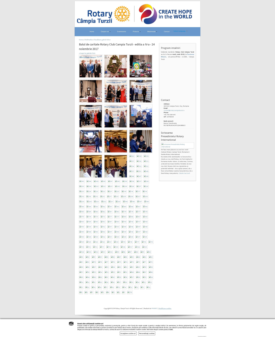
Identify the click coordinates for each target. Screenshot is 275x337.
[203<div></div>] (96, 201)
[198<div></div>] (132, 201)
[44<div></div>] (87, 277)
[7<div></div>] (91, 292)
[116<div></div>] (144, 242)
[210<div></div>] (116, 196)
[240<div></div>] (117, 181)
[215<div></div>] (81, 196)
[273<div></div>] (115, 66)
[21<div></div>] (81, 287)
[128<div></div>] (131, 237)
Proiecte (136, 31)
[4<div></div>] (108, 292)
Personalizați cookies (146, 333)
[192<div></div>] (103, 206)
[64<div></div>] (113, 267)
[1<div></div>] (123, 292)
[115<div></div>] (150, 242)
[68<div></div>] (87, 267)
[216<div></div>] (145, 191)
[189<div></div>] (124, 206)
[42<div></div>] (100, 277)
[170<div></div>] (117, 217)
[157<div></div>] (138, 222)
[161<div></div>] (109, 222)
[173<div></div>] (96, 217)
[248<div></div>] (132, 176)
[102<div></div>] (96, 252)
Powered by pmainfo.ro (202, 336)
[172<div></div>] (103, 217)
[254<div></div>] (132, 166)
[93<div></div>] (81, 257)
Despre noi (105, 31)
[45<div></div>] (81, 277)
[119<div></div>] (123, 242)
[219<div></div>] (124, 191)
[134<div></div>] (89, 237)
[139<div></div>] (124, 232)
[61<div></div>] (132, 267)
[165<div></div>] (81, 222)
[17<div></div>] (106, 287)
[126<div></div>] (145, 237)
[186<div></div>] (145, 206)
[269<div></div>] (140, 91)
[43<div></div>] (94, 277)
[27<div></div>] (119, 282)
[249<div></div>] (146, 171)
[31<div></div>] (94, 282)
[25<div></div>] (131, 282)
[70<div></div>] (150, 262)
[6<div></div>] (97, 292)
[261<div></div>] (115, 166)
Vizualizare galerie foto (101, 40)
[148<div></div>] (131, 227)
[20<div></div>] (87, 287)
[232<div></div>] (103, 186)
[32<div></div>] (87, 282)
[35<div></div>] (144, 277)
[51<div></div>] (119, 272)
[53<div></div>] (106, 272)
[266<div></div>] (140, 116)
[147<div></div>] (138, 227)
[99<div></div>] (117, 252)
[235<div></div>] (82, 186)
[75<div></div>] (119, 262)
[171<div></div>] (109, 217)
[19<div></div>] (93, 287)
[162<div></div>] (103, 222)
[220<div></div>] (117, 191)
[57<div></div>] (81, 272)
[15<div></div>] (118, 287)
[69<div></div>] (81, 267)
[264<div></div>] (115, 141)
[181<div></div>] (109, 211)
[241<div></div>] (110, 181)
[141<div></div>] (109, 232)
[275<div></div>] (90, 66)
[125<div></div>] (81, 242)
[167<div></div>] (138, 217)
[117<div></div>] (137, 242)
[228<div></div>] (131, 186)
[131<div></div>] (109, 237)
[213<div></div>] (95, 196)
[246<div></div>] (146, 176)
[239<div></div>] (125, 181)
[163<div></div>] (96, 222)
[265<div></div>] (90, 141)
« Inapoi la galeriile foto (87, 53)
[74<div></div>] (125, 262)
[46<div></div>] (150, 272)
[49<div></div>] (131, 272)
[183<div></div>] (96, 211)
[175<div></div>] (81, 217)
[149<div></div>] (124, 227)
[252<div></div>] (146, 166)
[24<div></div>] (137, 282)
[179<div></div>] (124, 211)
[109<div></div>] (116, 247)
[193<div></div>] (96, 206)
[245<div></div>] (82, 181)
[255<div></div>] (146, 161)
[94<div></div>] (148, 252)
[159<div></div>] (124, 222)
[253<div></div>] (139, 166)
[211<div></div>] (109, 196)
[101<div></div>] (103, 252)
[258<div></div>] (146, 156)
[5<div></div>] (102, 292)
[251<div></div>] (131, 171)
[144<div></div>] (89, 232)
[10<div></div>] (148, 287)
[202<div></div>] (103, 201)
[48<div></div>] (138, 272)
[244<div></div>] (89, 181)
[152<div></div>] (103, 227)
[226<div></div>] (146, 186)
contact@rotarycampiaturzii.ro (174, 110)
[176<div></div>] (145, 211)
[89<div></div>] (106, 257)
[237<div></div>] (139, 181)
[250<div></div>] (139, 171)
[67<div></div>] (94, 267)
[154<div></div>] (89, 227)
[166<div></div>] (145, 217)
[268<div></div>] (90, 116)
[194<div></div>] (89, 206)
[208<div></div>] (131, 196)
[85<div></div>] (131, 257)
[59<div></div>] (144, 267)
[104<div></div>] (82, 252)
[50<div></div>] (125, 272)
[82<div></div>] (150, 257)
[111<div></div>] (102, 247)
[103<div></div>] (89, 252)
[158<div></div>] (131, 222)
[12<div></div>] (136, 287)
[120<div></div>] (116, 242)
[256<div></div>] (139, 161)
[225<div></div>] (81, 191)
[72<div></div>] (138, 262)
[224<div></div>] (89, 191)
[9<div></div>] (81, 292)
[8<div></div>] (86, 292)
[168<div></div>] (131, 217)
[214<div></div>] (88, 196)
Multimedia (151, 31)
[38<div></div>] (125, 277)
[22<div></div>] (150, 282)
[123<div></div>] (95, 242)
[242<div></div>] (103, 181)
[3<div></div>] (113, 292)
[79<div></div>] (94, 262)
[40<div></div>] (112, 277)
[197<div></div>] (139, 201)
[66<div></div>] (100, 267)
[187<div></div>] (138, 206)
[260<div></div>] (132, 156)
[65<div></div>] (106, 267)
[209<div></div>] (123, 196)
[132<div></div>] (103, 237)
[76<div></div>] (113, 262)
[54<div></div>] (100, 272)
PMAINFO (154, 308)
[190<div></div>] (117, 206)
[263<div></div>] (140, 141)
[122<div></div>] (102, 242)
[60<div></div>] (138, 267)
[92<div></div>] (87, 257)
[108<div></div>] (123, 247)
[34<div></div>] (150, 277)
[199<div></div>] (125, 201)
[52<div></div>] (113, 272)
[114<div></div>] (81, 247)
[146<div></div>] (145, 227)
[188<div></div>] (131, 206)
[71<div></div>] (144, 262)
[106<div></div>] (137, 247)
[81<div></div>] (81, 262)
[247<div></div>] (139, 176)
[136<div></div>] (145, 232)
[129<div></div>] (124, 237)
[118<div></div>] (130, 242)
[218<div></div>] (131, 191)
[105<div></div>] (144, 247)
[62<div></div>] (125, 267)
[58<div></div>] (150, 267)
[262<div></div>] (90, 166)
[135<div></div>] (81, 237)
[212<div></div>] (102, 196)
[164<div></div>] (89, 222)
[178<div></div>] (131, 211)
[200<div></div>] (118, 201)
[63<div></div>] (119, 267)
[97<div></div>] (129, 252)
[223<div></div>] (96, 191)
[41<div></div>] (106, 277)
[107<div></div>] (130, 247)
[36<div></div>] (138, 277)
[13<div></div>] (130, 287)
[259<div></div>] (139, 156)
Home (92, 31)
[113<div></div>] (88, 247)
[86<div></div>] (125, 257)
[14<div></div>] (124, 287)
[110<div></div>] (109, 247)
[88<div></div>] (112, 257)
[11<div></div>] (142, 287)
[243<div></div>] (96, 181)
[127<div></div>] (138, 237)
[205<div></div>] (82, 201)
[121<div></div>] (109, 242)
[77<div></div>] (106, 262)
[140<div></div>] (117, 232)
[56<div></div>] (87, 272)
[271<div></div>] (90, 91)
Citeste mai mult (184, 173)
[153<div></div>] (96, 227)
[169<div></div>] (124, 217)
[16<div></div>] (112, 287)
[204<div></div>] (89, 201)
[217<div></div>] (138, 191)
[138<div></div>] (131, 232)
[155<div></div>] (81, 227)
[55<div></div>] (94, 272)
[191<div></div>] (109, 206)
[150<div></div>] (117, 227)
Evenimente (121, 31)
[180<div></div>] (117, 211)
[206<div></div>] (145, 196)
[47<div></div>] (144, 272)
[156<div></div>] (145, 222)
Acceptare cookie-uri (128, 333)
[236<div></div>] (146, 181)
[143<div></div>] (96, 232)
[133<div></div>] (96, 237)
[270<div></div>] (115, 91)
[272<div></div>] (140, 66)
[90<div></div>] (100, 257)
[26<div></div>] (125, 282)
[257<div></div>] (132, 161)
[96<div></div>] (136, 252)
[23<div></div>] (143, 282)
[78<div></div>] (100, 262)
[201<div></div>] (111, 201)
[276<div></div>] (130, 292)
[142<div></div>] (103, 232)
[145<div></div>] (81, 232)
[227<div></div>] (139, 186)
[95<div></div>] (142, 252)
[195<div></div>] (81, 206)
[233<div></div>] (96, 186)
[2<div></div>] (118, 292)
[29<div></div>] (106, 282)
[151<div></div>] (109, 227)
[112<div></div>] (95, 247)
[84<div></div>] (138, 257)
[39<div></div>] (119, 277)
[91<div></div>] (94, 257)
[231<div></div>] (110, 186)
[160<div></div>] (117, 222)
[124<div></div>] (88, 242)
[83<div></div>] (144, 257)
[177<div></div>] (138, 211)
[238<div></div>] (132, 181)
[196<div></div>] (146, 201)
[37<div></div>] (131, 277)
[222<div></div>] (103, 191)
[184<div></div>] (89, 211)
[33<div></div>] (81, 282)
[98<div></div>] (123, 252)
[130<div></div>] (117, 237)
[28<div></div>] (112, 282)
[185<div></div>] (81, 211)
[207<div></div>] (138, 196)
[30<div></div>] (100, 282)
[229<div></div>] (124, 186)
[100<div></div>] (110, 252)
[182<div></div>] (103, 211)
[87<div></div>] (119, 257)
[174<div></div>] (89, 217)
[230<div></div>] (117, 186)
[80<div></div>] (87, 262)
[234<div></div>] (89, 186)
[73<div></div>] (132, 262)
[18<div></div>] (99, 287)
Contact (167, 31)
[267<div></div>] (115, 116)
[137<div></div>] (138, 232)
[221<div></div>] (109, 191)
